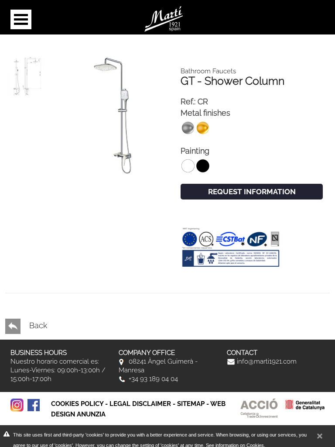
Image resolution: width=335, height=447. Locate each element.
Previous (17, 260)
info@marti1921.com (266, 361)
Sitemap (191, 404)
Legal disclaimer (140, 404)
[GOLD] (113, 115)
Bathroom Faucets (208, 71)
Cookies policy (77, 404)
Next (17, 252)
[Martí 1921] (163, 18)
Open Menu (20, 19)
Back (37, 325)
